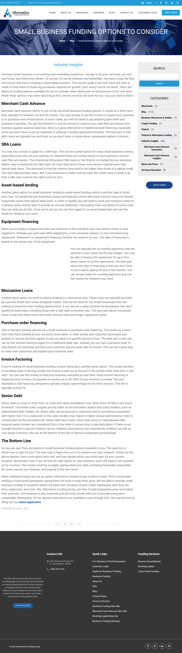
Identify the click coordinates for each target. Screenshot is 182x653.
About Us (66, 13)
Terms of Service (101, 601)
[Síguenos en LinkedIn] (162, 646)
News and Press (149, 164)
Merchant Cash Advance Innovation (156, 148)
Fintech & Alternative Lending (156, 135)
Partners (98, 13)
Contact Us (126, 13)
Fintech (145, 129)
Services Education (151, 170)
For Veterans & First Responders (109, 561)
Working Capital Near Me (105, 616)
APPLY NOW (171, 12)
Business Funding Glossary (106, 621)
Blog (112, 13)
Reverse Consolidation (149, 561)
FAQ (94, 586)
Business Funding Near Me (106, 606)
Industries (82, 13)
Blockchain (147, 106)
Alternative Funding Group (28, 646)
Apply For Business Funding (106, 571)
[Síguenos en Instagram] (155, 646)
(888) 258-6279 (57, 569)
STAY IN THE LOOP (22, 606)
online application (30, 502)
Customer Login (147, 13)
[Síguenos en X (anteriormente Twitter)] (169, 646)
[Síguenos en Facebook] (148, 646)
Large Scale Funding (148, 571)
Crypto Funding (149, 123)
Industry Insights (150, 141)
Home (52, 13)
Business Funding (101, 576)
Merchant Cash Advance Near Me (109, 611)
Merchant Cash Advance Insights (156, 157)
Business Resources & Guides (156, 117)
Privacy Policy (99, 596)
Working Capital (146, 566)
